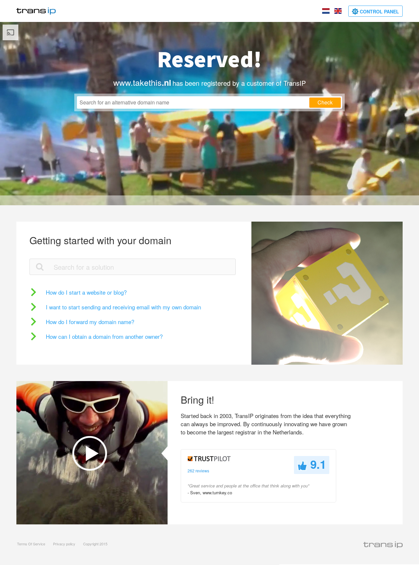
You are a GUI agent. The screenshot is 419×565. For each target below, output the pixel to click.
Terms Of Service (31, 543)
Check (325, 102)
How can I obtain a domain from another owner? (104, 336)
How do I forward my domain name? (90, 322)
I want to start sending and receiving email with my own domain (123, 307)
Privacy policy (64, 543)
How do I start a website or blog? (86, 292)
